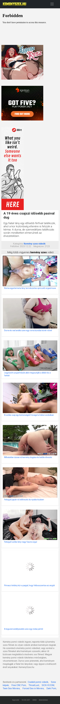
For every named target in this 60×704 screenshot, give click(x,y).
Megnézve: (38, 246)
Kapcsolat (15, 700)
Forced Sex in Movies (33, 688)
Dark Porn (51, 688)
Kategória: (18, 243)
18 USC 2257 (25, 700)
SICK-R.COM (48, 685)
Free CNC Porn (18, 685)
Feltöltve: (14, 246)
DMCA (34, 700)
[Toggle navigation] (52, 4)
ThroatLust (34, 685)
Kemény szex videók (34, 243)
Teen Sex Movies (11, 688)
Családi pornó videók (38, 682)
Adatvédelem (43, 700)
